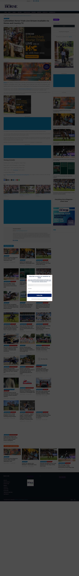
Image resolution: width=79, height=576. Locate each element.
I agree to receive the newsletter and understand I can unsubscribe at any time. (39, 291)
